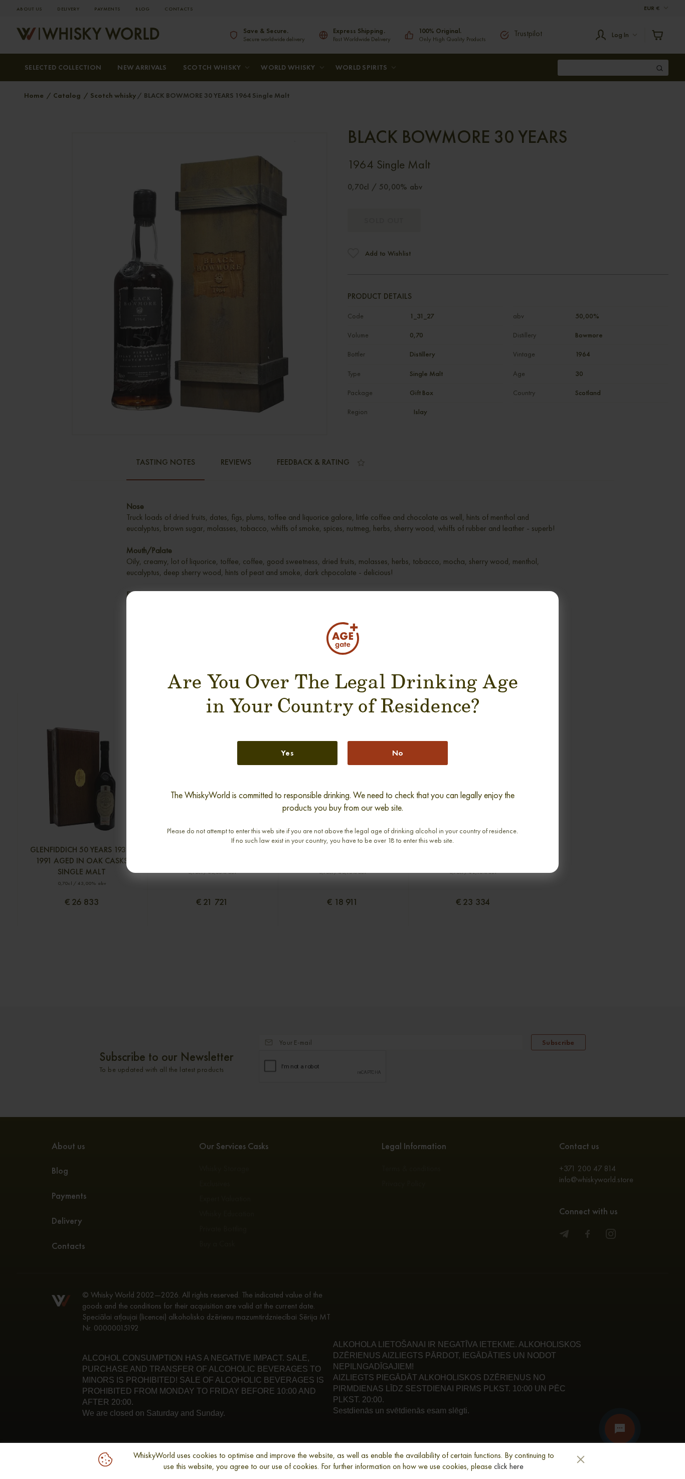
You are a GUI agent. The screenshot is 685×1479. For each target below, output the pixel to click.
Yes (287, 753)
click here (509, 1466)
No (398, 753)
